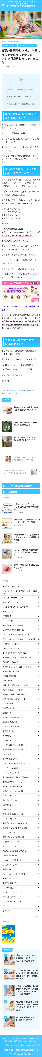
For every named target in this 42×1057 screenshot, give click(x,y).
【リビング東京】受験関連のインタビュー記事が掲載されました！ (27, 552)
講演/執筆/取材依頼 (20, 1041)
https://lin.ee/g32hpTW (12, 375)
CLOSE (21, 84)
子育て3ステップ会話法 (19, 1039)
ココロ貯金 (6, 1039)
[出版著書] (8, 942)
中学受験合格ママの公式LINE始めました (21, 104)
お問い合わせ (32, 1041)
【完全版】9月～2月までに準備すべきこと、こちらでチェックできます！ (27, 958)
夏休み (11, 393)
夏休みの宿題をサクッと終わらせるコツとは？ (21, 98)
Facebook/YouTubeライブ (27, 390)
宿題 (15, 393)
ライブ (6, 393)
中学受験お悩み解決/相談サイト (21, 1050)
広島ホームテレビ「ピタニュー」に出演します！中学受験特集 (27, 507)
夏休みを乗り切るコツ (11, 390)
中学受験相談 (32, 1039)
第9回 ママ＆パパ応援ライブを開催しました (21, 90)
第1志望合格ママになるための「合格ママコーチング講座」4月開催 (26, 537)
